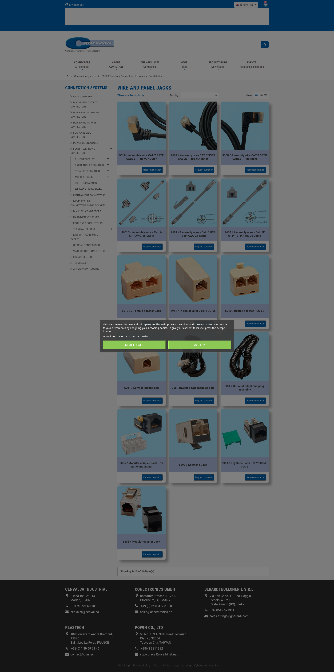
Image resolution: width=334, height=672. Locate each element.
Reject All (134, 345)
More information (113, 336)
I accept (200, 345)
